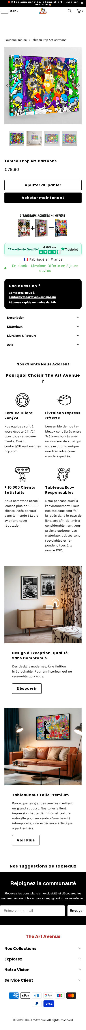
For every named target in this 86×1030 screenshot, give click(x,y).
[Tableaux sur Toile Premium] (43, 747)
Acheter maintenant (43, 197)
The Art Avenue (35, 1020)
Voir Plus (26, 840)
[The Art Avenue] (43, 11)
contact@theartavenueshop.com (32, 297)
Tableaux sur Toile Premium (40, 795)
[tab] (43, 317)
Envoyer (77, 911)
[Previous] (7, 85)
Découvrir (27, 688)
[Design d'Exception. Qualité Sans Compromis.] (43, 605)
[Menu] (2, 11)
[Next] (78, 85)
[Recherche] (69, 11)
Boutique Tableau (16, 40)
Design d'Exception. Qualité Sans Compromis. (40, 655)
